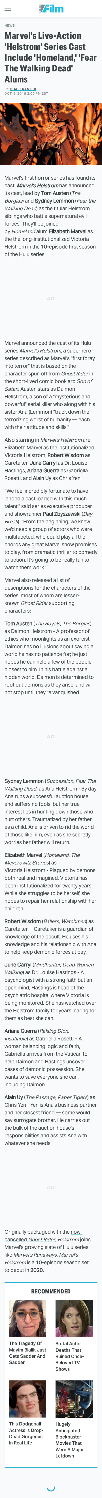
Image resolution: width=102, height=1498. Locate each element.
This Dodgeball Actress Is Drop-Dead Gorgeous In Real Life (26, 1433)
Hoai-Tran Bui (23, 89)
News (10, 25)
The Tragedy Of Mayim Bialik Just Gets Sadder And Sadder (27, 1352)
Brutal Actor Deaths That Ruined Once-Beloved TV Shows (70, 1356)
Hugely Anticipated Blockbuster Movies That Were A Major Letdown (70, 1440)
